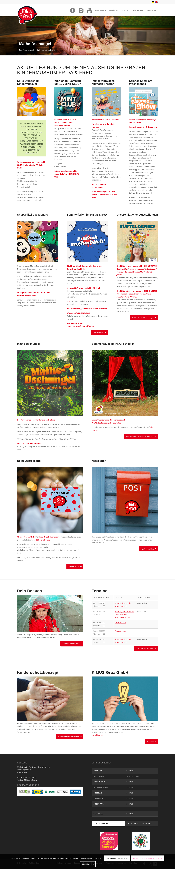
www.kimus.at (97, 735)
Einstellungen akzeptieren (117, 858)
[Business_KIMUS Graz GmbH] (125, 698)
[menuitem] (100, 10)
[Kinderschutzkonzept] (50, 698)
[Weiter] (172, 36)
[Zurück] (2, 36)
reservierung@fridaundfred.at (80, 326)
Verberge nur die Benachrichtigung (147, 858)
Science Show (120, 622)
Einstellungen (88, 864)
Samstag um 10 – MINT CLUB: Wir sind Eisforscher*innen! (124, 614)
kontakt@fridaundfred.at (27, 780)
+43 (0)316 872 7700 (28, 777)
